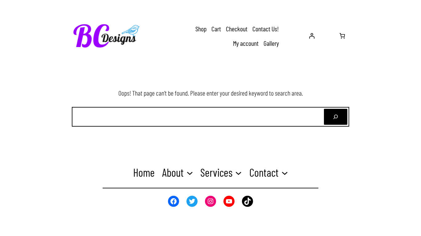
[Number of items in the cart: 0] (342, 36)
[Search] (335, 117)
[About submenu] (189, 172)
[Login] (312, 36)
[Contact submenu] (284, 172)
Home (144, 172)
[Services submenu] (238, 172)
